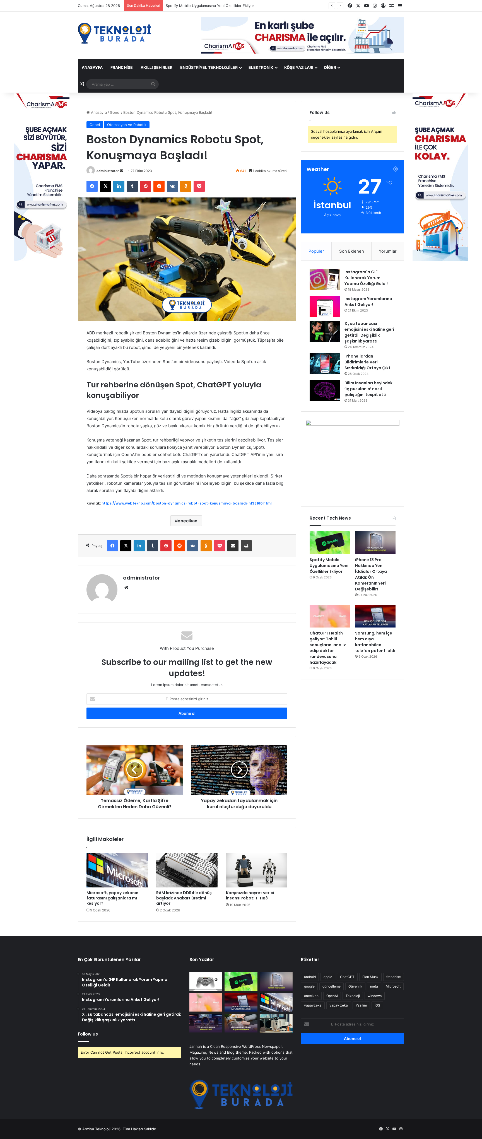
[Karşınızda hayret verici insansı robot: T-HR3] (256, 870)
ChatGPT (347, 977)
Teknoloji (353, 996)
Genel (115, 112)
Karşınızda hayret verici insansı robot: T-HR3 (250, 895)
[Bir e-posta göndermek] (121, 171)
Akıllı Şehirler (156, 67)
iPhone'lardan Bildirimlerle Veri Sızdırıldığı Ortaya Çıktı (368, 362)
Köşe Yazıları (298, 67)
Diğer (330, 67)
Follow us (88, 1034)
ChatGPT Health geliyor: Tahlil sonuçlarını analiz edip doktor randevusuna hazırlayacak (328, 647)
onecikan (187, 520)
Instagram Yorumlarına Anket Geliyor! (368, 301)
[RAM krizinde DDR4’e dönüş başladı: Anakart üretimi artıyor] (187, 870)
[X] (105, 186)
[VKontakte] (172, 186)
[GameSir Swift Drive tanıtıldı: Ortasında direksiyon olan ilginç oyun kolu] (205, 981)
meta (374, 986)
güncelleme (331, 986)
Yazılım (361, 1005)
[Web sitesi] (126, 587)
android (310, 977)
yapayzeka (313, 1005)
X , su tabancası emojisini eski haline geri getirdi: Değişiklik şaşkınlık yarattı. (369, 332)
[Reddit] (159, 186)
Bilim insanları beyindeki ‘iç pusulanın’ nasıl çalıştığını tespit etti (369, 388)
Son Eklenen (351, 251)
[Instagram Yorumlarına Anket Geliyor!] (325, 306)
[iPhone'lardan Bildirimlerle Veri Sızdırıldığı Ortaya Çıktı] (325, 363)
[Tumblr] (132, 186)
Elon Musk (370, 977)
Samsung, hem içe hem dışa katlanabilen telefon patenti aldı (375, 641)
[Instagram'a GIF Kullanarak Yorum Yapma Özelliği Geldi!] (325, 279)
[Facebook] (92, 186)
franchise (393, 977)
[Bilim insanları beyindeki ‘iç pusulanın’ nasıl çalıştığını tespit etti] (325, 390)
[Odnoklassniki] (185, 186)
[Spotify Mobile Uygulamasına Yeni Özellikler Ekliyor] (330, 542)
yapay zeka (338, 1005)
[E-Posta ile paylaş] (232, 545)
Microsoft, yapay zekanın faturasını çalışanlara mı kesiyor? (112, 898)
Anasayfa (92, 67)
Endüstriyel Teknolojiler (209, 67)
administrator (108, 171)
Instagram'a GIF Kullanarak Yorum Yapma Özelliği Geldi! (366, 277)
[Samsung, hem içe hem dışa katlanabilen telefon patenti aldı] (375, 616)
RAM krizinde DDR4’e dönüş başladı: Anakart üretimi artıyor (184, 898)
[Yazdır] (246, 545)
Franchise (121, 67)
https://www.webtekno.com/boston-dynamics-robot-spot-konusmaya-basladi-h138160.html (187, 503)
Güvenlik (355, 986)
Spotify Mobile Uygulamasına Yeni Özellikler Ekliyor (329, 565)
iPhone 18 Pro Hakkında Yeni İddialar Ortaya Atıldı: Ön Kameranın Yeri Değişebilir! (236, 5)
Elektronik (261, 67)
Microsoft (393, 986)
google (309, 986)
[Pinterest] (145, 186)
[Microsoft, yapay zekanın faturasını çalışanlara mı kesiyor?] (117, 870)
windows (375, 996)
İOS (377, 1005)
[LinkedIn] (118, 186)
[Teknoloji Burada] (114, 33)
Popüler (316, 251)
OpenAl (332, 996)
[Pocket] (199, 186)
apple (328, 977)
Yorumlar (388, 251)
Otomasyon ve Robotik (126, 124)
